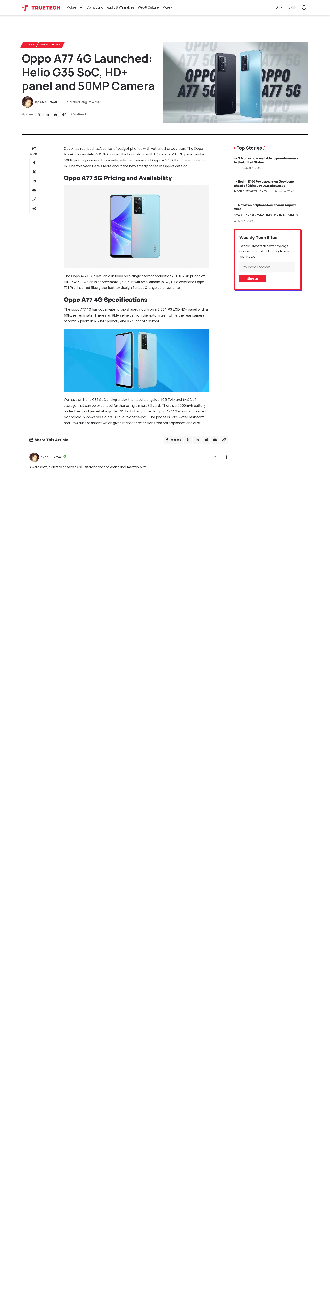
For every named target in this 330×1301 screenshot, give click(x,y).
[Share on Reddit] (55, 114)
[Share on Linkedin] (47, 114)
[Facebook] (226, 457)
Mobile (29, 44)
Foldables (264, 214)
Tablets (292, 214)
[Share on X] (39, 114)
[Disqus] (128, 530)
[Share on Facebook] (34, 162)
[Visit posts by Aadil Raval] (34, 457)
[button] (278, 8)
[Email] (34, 190)
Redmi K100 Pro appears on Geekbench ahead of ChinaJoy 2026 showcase (265, 183)
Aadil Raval (49, 102)
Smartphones (50, 44)
